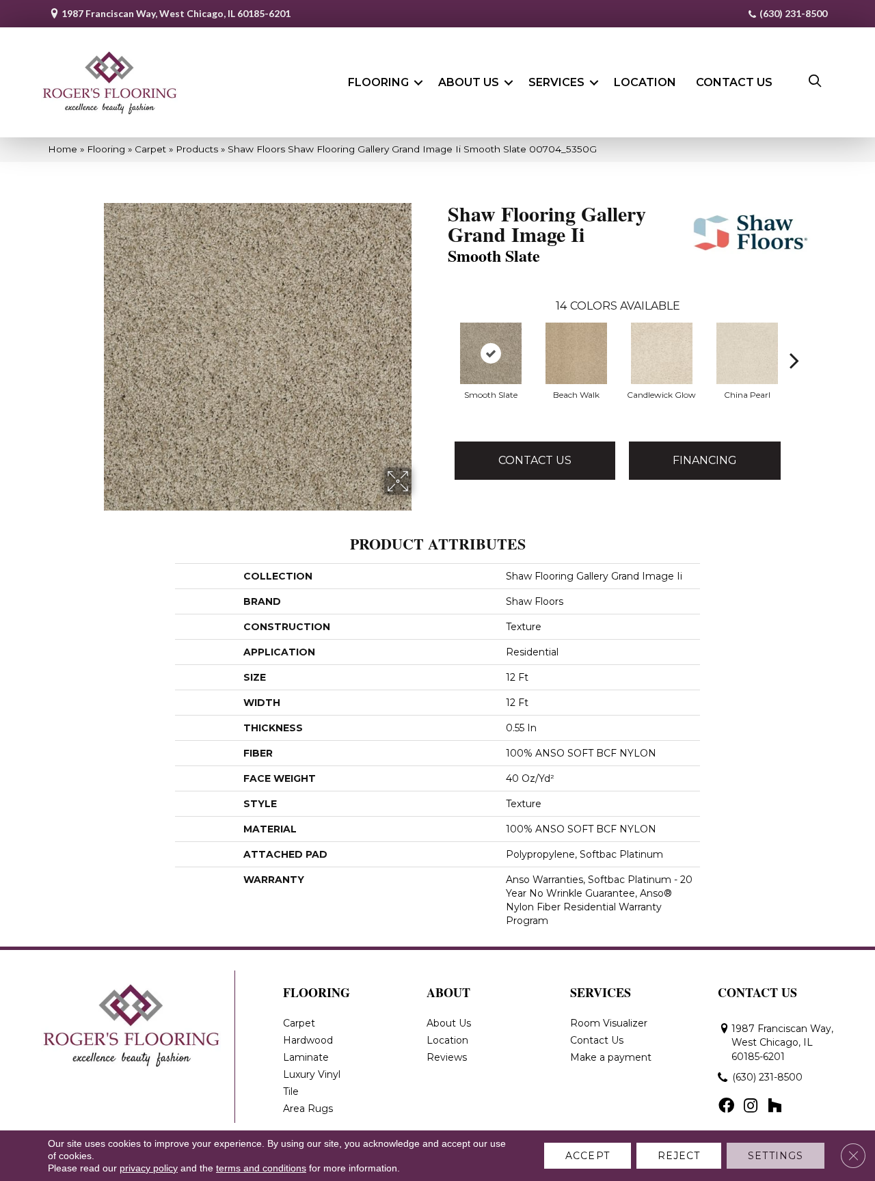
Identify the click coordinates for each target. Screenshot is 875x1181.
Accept (587, 1156)
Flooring (378, 82)
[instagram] (750, 1106)
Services (556, 82)
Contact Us (734, 82)
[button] (418, 83)
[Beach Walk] (576, 353)
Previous (441, 340)
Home (62, 149)
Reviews (447, 1057)
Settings (775, 1156)
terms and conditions (261, 1168)
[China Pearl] (747, 353)
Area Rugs (308, 1108)
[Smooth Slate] (491, 353)
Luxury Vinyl (311, 1074)
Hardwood (308, 1040)
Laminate (306, 1057)
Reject (679, 1156)
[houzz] (774, 1106)
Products (197, 149)
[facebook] (726, 1106)
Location (645, 82)
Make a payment (610, 1057)
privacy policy (149, 1168)
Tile (291, 1091)
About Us (468, 82)
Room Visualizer (608, 1023)
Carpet (150, 149)
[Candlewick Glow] (662, 353)
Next (794, 340)
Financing (705, 460)
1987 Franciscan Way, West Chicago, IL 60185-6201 (176, 13)
